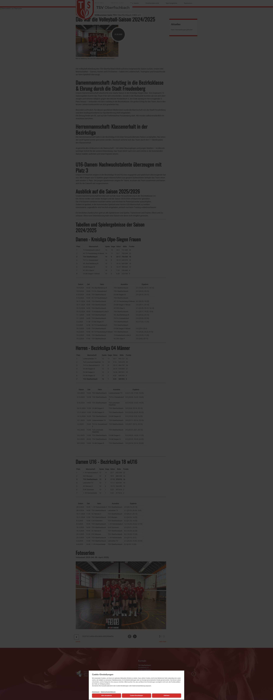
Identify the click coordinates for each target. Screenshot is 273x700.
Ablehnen (166, 695)
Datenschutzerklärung (108, 692)
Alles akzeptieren (106, 695)
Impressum (96, 692)
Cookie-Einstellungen (136, 695)
